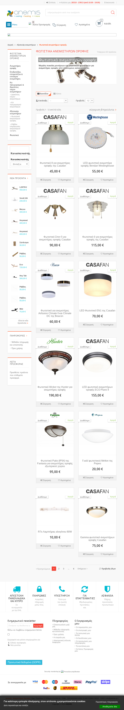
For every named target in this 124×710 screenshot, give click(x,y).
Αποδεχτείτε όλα (110, 706)
